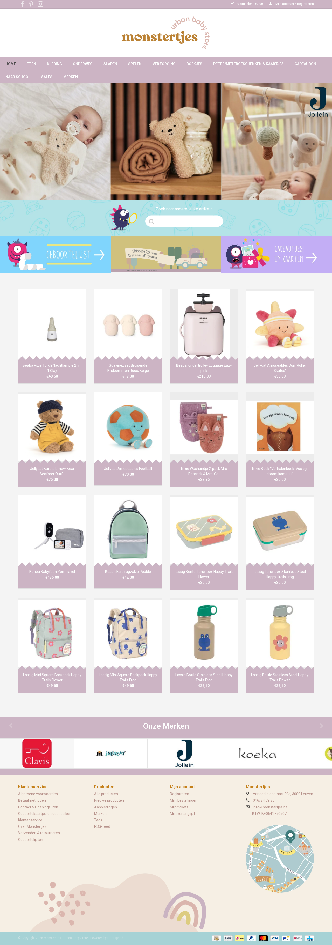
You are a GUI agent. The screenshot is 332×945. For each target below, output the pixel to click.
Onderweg (83, 64)
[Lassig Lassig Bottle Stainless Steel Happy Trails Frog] (204, 633)
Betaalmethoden (32, 800)
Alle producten (106, 794)
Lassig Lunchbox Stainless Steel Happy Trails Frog (280, 574)
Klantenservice (30, 820)
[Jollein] (184, 753)
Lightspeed (115, 938)
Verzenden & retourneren (39, 833)
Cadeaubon (305, 64)
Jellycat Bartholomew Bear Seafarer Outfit (52, 471)
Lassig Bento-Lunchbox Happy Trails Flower (204, 574)
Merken (70, 77)
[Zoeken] (153, 221)
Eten (31, 64)
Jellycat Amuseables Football (128, 469)
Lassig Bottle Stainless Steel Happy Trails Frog (204, 677)
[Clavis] (37, 753)
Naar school (17, 77)
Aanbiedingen (105, 807)
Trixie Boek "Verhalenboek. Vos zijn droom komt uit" (279, 471)
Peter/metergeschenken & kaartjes (248, 64)
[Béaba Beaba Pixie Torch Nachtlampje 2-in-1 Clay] (52, 324)
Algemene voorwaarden (38, 794)
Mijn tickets (179, 807)
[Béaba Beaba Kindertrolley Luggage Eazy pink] (204, 324)
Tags (98, 820)
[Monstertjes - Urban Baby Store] (166, 33)
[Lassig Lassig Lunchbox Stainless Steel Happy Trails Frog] (280, 530)
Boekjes (194, 64)
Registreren (179, 794)
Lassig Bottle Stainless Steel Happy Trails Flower (279, 677)
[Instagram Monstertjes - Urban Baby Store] (40, 4)
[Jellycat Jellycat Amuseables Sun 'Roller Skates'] (280, 324)
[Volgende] (321, 138)
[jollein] (166, 141)
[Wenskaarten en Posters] (276, 254)
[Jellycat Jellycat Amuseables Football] (128, 427)
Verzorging (164, 64)
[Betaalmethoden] (216, 938)
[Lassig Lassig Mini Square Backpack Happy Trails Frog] (128, 633)
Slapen (110, 64)
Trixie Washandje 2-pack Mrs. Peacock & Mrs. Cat (204, 471)
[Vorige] (11, 138)
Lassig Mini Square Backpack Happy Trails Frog (128, 677)
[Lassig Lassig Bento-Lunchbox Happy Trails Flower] (204, 530)
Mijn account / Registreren (294, 4)
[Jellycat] (110, 753)
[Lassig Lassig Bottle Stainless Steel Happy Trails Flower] (280, 633)
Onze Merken (166, 725)
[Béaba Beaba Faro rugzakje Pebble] (128, 530)
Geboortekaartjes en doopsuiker (44, 813)
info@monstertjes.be (270, 807)
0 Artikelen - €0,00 (250, 4)
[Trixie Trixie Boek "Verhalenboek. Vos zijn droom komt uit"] (280, 427)
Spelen (135, 64)
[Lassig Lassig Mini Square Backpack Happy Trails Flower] (52, 633)
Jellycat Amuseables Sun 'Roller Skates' (280, 368)
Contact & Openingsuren (38, 807)
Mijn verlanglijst (182, 813)
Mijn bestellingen (183, 800)
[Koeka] (258, 753)
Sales (46, 77)
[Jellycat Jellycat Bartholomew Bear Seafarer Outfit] (52, 427)
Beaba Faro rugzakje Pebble (128, 572)
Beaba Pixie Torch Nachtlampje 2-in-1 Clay (52, 368)
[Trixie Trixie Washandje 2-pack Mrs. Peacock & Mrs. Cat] (204, 427)
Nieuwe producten (109, 800)
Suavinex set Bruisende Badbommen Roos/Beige (128, 368)
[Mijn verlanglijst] (55, 254)
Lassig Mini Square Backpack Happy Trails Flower (52, 677)
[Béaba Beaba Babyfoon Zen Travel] (52, 530)
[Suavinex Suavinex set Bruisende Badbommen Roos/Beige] (128, 324)
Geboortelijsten (30, 840)
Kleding (54, 64)
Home (10, 64)
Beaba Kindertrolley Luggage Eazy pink (204, 368)
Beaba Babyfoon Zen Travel (52, 572)
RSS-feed (102, 826)
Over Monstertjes (32, 826)
